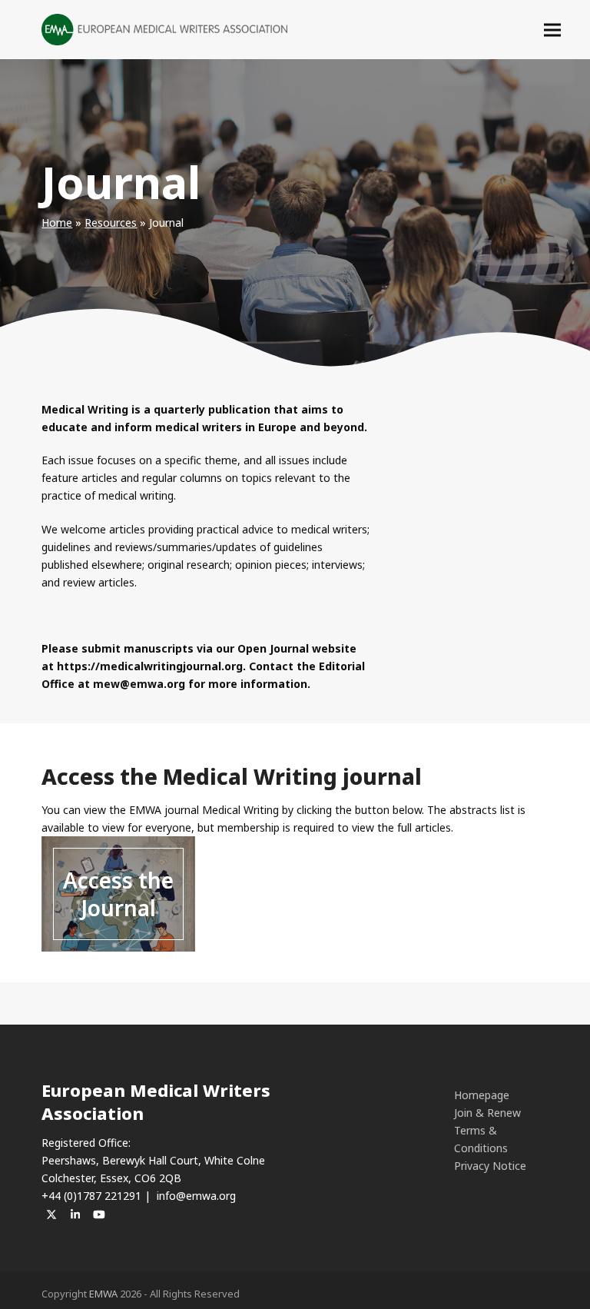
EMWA (103, 1294)
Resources (111, 222)
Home (56, 222)
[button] (552, 29)
